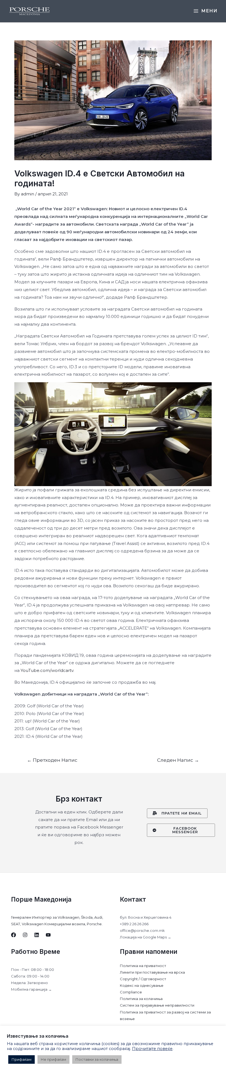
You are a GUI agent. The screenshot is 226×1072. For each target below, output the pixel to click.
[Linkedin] (36, 934)
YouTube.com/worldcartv (47, 670)
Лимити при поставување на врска (152, 972)
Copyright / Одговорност (143, 979)
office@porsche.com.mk (142, 930)
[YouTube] (48, 934)
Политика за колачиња (141, 998)
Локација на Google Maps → (145, 937)
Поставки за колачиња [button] (97, 1059)
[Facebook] (13, 934)
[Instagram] (25, 934)
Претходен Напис (52, 760)
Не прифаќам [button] (53, 1059)
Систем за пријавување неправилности (157, 1005)
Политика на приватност (143, 965)
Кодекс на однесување (141, 985)
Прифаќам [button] (21, 1059)
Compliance (131, 992)
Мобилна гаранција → (31, 989)
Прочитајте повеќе (152, 1048)
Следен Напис (178, 760)
